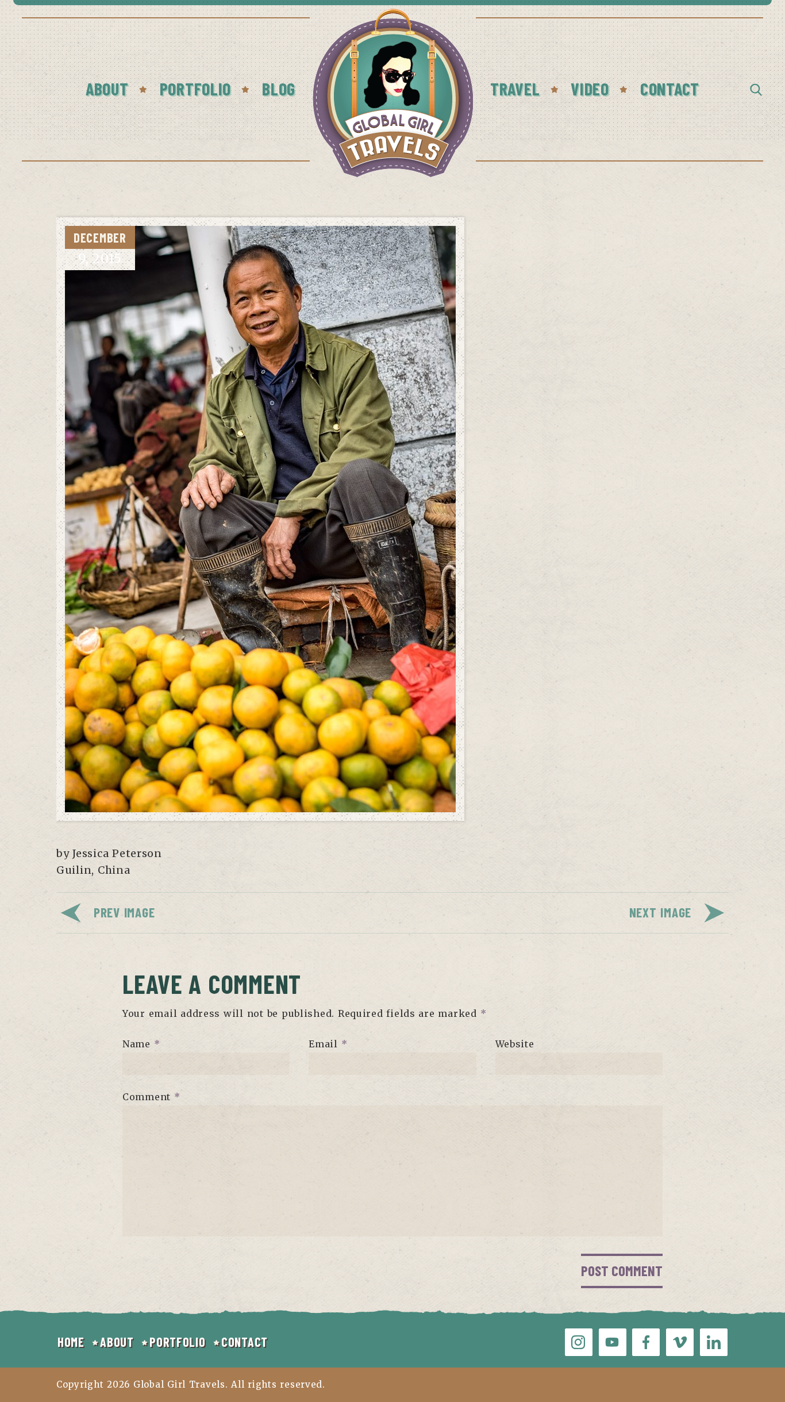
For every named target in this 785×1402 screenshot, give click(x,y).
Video (590, 88)
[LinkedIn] (714, 1342)
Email (328, 1044)
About (107, 88)
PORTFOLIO (177, 1341)
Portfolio (195, 88)
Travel (515, 88)
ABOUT (117, 1341)
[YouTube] (612, 1342)
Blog (278, 88)
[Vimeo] (680, 1342)
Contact (669, 88)
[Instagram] (578, 1342)
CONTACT (244, 1341)
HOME (70, 1341)
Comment (151, 1097)
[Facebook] (646, 1342)
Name (141, 1044)
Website (514, 1044)
